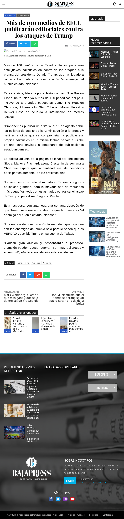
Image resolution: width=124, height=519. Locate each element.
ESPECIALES (101, 374)
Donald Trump (23, 263)
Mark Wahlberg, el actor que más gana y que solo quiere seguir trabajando (21, 297)
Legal (58, 515)
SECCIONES (102, 388)
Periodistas (36, 263)
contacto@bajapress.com (93, 482)
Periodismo (47, 263)
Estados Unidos (23, 15)
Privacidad (76, 515)
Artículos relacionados (20, 312)
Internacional (10, 15)
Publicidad (93, 515)
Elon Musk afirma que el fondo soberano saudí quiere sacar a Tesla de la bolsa (66, 299)
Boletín (70, 480)
